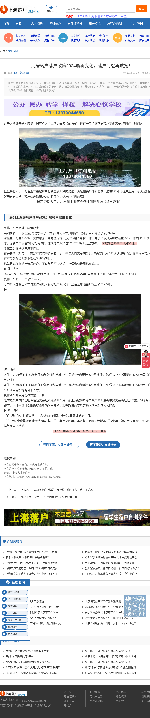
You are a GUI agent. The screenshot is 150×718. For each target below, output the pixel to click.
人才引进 (37, 23)
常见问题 (13, 51)
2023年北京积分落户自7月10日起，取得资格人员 (33, 623)
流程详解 (49, 40)
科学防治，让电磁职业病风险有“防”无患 (108, 651)
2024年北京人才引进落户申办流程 (25, 601)
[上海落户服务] (21, 7)
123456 (83, 16)
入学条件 (76, 35)
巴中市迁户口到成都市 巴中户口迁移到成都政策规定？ (33, 563)
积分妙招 (90, 40)
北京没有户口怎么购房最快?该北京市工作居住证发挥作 (33, 612)
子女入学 (35, 40)
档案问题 (144, 35)
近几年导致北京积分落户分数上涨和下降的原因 (32, 607)
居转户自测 (114, 23)
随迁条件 (104, 35)
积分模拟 (95, 23)
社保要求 (130, 40)
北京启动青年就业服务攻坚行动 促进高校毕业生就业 (33, 618)
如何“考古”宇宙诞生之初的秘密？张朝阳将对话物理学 (112, 667)
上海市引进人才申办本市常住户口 (110, 16)
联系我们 (6, 705)
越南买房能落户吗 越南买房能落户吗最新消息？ (112, 552)
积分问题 (49, 35)
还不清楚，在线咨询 (103, 445)
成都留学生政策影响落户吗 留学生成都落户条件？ (112, 557)
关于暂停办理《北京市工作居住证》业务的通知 (112, 612)
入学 (63, 38)
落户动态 (121, 692)
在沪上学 (69, 701)
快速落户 (21, 35)
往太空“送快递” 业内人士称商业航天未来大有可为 (112, 673)
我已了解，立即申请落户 (59, 445)
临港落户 (76, 40)
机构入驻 (42, 705)
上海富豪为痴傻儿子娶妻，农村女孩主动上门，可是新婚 (33, 573)
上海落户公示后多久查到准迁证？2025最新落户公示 (33, 552)
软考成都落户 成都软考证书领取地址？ (28, 557)
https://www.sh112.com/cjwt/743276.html (39, 476)
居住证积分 (75, 23)
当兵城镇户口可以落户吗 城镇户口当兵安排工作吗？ (112, 563)
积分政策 (35, 35)
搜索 (141, 9)
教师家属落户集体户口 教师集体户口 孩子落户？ (112, 568)
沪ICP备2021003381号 (34, 700)
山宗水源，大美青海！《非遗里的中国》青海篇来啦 (112, 656)
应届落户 (144, 40)
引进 (8, 38)
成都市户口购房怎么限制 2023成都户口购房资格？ (33, 568)
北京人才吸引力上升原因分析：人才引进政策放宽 (112, 623)
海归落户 (55, 23)
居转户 (20, 23)
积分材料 (130, 35)
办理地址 (90, 35)
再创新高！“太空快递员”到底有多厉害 (27, 651)
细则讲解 (104, 40)
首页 (6, 23)
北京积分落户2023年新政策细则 (103, 601)
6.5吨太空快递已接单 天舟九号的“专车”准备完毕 (33, 667)
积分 (117, 38)
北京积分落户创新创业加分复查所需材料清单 (110, 607)
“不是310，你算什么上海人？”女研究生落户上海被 (112, 573)
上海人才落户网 (21, 472)
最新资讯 (121, 701)
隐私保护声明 (24, 705)
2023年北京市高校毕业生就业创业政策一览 (109, 618)
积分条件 (21, 40)
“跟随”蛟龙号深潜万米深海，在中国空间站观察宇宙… (33, 673)
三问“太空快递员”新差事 (19, 656)
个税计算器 (135, 23)
